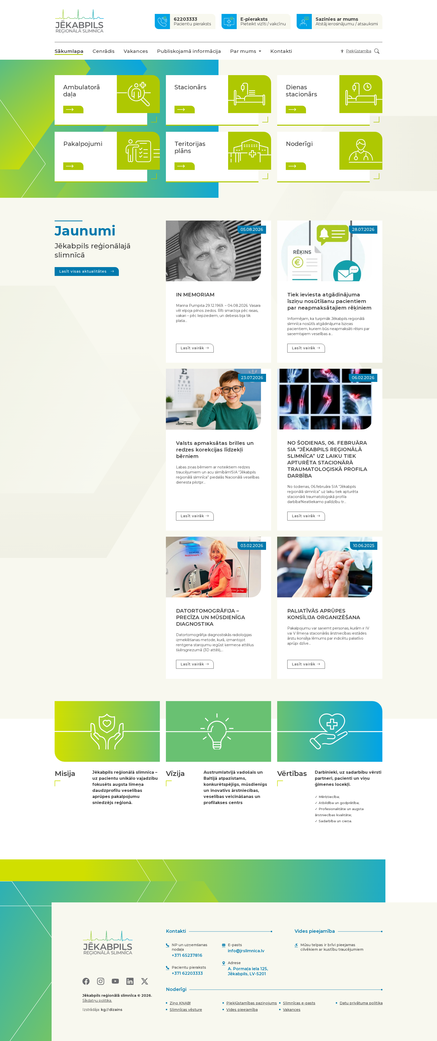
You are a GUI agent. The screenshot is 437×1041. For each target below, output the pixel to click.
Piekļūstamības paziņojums (251, 1003)
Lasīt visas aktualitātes (83, 271)
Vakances (136, 51)
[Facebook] (86, 981)
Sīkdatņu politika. (97, 1000)
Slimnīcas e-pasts (299, 1003)
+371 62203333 (187, 973)
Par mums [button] (243, 51)
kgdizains (111, 1009)
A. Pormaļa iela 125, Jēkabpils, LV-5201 (248, 971)
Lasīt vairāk (193, 348)
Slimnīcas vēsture (186, 1009)
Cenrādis (104, 51)
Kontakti (281, 51)
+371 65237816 (187, 955)
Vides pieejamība (242, 1009)
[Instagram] (100, 981)
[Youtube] (115, 981)
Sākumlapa (69, 51)
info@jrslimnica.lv (246, 950)
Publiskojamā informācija (189, 51)
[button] (354, 51)
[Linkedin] (130, 981)
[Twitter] (144, 981)
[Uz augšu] (119, 943)
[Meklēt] (376, 51)
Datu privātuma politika (361, 1003)
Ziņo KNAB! (180, 1003)
